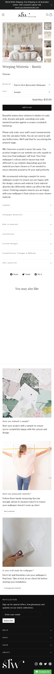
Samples (6, 205)
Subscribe (8, 620)
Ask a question (10, 263)
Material (7, 84)
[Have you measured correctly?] (27, 465)
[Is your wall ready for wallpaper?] (27, 542)
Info (5, 637)
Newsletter (10, 599)
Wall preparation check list (12, 588)
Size (5, 91)
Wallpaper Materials (12, 215)
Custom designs (10, 243)
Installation (8, 234)
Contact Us (44, 672)
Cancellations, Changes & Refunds (19, 253)
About (6, 652)
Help (5, 630)
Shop (5, 645)
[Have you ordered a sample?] (27, 393)
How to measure (10, 224)
